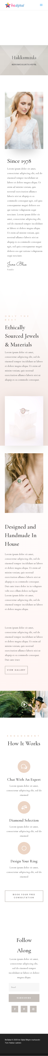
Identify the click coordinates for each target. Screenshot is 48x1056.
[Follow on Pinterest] (24, 1009)
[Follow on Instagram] (33, 1009)
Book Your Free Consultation (24, 896)
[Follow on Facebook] (15, 1009)
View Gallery (16, 670)
